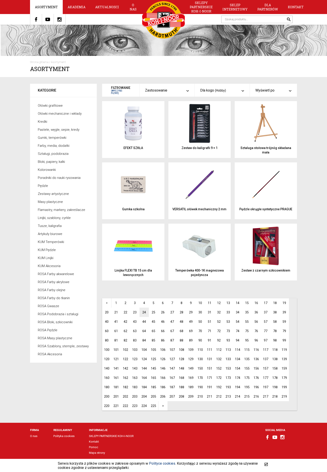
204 (144, 396)
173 (228, 378)
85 (153, 340)
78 (275, 331)
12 (219, 303)
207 (172, 396)
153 (228, 368)
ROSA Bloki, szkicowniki (55, 322)
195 (247, 387)
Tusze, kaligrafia (50, 226)
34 (237, 312)
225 (153, 406)
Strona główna (39, 62)
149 (191, 368)
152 (219, 368)
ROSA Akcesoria (50, 354)
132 (219, 359)
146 (163, 368)
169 (191, 378)
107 (172, 349)
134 (237, 359)
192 (219, 387)
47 (172, 321)
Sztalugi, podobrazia (53, 154)
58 (275, 321)
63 (135, 331)
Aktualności (107, 7)
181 (116, 387)
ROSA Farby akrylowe (53, 282)
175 (247, 378)
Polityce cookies (162, 463)
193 (228, 387)
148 (181, 368)
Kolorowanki (47, 170)
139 (284, 359)
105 (153, 349)
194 (237, 387)
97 (265, 340)
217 (265, 396)
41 (116, 321)
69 (191, 331)
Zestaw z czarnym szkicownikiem (265, 270)
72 (219, 331)
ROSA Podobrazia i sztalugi (58, 314)
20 (107, 312)
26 (163, 312)
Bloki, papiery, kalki (51, 162)
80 (107, 340)
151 (209, 368)
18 (275, 303)
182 (125, 387)
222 (125, 406)
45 (153, 321)
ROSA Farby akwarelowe (56, 274)
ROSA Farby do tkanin (54, 298)
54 (237, 321)
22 (125, 312)
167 (172, 378)
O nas (133, 7)
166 (163, 378)
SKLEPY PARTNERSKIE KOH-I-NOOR (201, 7)
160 (106, 378)
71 (209, 331)
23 (135, 312)
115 (247, 349)
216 (256, 396)
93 (228, 340)
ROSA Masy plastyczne (55, 338)
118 (275, 349)
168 (181, 378)
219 (284, 396)
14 (237, 303)
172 (219, 378)
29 (191, 312)
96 (256, 340)
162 (125, 378)
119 (284, 349)
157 (265, 368)
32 (219, 312)
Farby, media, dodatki (53, 146)
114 (237, 349)
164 (144, 378)
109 (191, 349)
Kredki (42, 122)
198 (275, 387)
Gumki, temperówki (52, 138)
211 (209, 396)
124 (144, 359)
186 (163, 387)
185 (153, 387)
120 (106, 359)
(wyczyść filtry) (116, 92)
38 (275, 312)
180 (106, 387)
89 (191, 340)
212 (219, 396)
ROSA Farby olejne (51, 290)
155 (247, 368)
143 (134, 368)
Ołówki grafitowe (50, 106)
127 (172, 359)
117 (265, 349)
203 (134, 396)
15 (247, 303)
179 (284, 378)
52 (219, 321)
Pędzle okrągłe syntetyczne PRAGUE (265, 209)
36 (256, 312)
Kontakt (296, 7)
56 (256, 321)
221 (116, 406)
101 (116, 349)
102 (125, 349)
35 (247, 312)
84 (144, 340)
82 (125, 340)
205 (153, 396)
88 (181, 340)
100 (106, 349)
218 (275, 396)
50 (200, 321)
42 (125, 321)
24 (144, 312)
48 (181, 321)
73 (228, 331)
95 (247, 340)
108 (181, 349)
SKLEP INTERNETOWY (235, 7)
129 (191, 359)
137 (265, 359)
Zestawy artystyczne (53, 194)
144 (144, 368)
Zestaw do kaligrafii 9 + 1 (200, 148)
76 (256, 331)
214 (237, 396)
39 (284, 312)
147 (172, 368)
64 (144, 331)
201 (116, 396)
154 (237, 368)
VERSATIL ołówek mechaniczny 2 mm (199, 209)
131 (209, 359)
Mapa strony (97, 452)
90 (200, 340)
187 (172, 387)
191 (209, 387)
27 (172, 312)
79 (284, 331)
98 (275, 340)
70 (200, 331)
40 (107, 321)
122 (125, 359)
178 (275, 378)
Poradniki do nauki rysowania (59, 178)
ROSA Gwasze (48, 306)
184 (144, 387)
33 (228, 312)
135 (247, 359)
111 (209, 349)
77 (265, 331)
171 (209, 378)
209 (191, 396)
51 (209, 321)
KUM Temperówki (51, 242)
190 (200, 387)
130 (200, 359)
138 (275, 359)
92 (219, 340)
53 (228, 321)
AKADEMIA (76, 7)
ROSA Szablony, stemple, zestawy (63, 346)
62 (125, 331)
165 (153, 378)
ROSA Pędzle (47, 330)
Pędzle (43, 186)
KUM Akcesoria (49, 266)
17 (265, 303)
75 (247, 331)
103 (134, 349)
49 (191, 321)
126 (163, 359)
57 (265, 321)
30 (200, 312)
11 (209, 303)
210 (200, 396)
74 (237, 331)
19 (284, 303)
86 (163, 340)
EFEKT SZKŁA (133, 148)
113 (228, 349)
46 (163, 321)
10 (200, 303)
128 (181, 359)
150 (200, 368)
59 (284, 321)
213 (228, 396)
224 (144, 406)
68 (181, 331)
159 (284, 368)
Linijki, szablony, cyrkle (54, 218)
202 (125, 396)
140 (106, 368)
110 (200, 349)
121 (116, 359)
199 (284, 387)
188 (181, 387)
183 (134, 387)
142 (125, 368)
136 (256, 359)
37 (265, 312)
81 (116, 340)
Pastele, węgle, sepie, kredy (58, 130)
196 (256, 387)
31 (209, 312)
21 (116, 312)
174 (237, 378)
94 (237, 340)
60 (107, 331)
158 (275, 368)
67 (172, 331)
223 (134, 406)
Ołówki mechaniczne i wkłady (60, 114)
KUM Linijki (45, 258)
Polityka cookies (64, 436)
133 (228, 359)
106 (163, 349)
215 (247, 396)
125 (153, 359)
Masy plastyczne (50, 202)
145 (153, 368)
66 (163, 331)
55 (247, 321)
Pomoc (93, 447)
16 (256, 303)
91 (209, 340)
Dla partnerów (267, 7)
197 (265, 387)
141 (116, 368)
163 (134, 378)
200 (106, 396)
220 (106, 406)
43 (135, 321)
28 (181, 312)
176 (256, 378)
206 (163, 396)
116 (256, 349)
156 (256, 368)
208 (181, 396)
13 (228, 303)
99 (284, 340)
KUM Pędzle (47, 250)
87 (172, 340)
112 (219, 349)
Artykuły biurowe (50, 234)
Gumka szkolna (133, 209)
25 (153, 312)
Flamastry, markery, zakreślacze (61, 210)
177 (265, 378)
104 (144, 349)
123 (134, 359)
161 (116, 378)
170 (200, 378)
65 (153, 331)
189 (191, 387)
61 (116, 331)
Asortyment (46, 7)
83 (135, 340)
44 (144, 321)
